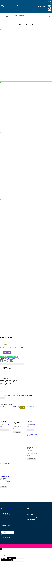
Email (1, 393)
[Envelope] (11, 360)
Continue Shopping (7, 560)
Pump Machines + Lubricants (25, 22)
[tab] (3, 364)
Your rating (2, 383)
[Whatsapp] (49, 9)
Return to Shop (12, 558)
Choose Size (17, 432)
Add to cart (7, 352)
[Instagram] (49, 6)
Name (1, 391)
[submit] (1, 535)
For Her (6, 358)
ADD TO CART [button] (4, 429)
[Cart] (49, 17)
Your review (3, 384)
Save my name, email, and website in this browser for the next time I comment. (17, 395)
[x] (7, 514)
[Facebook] (49, 2)
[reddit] (5, 514)
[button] (7, 16)
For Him (17, 22)
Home (13, 22)
